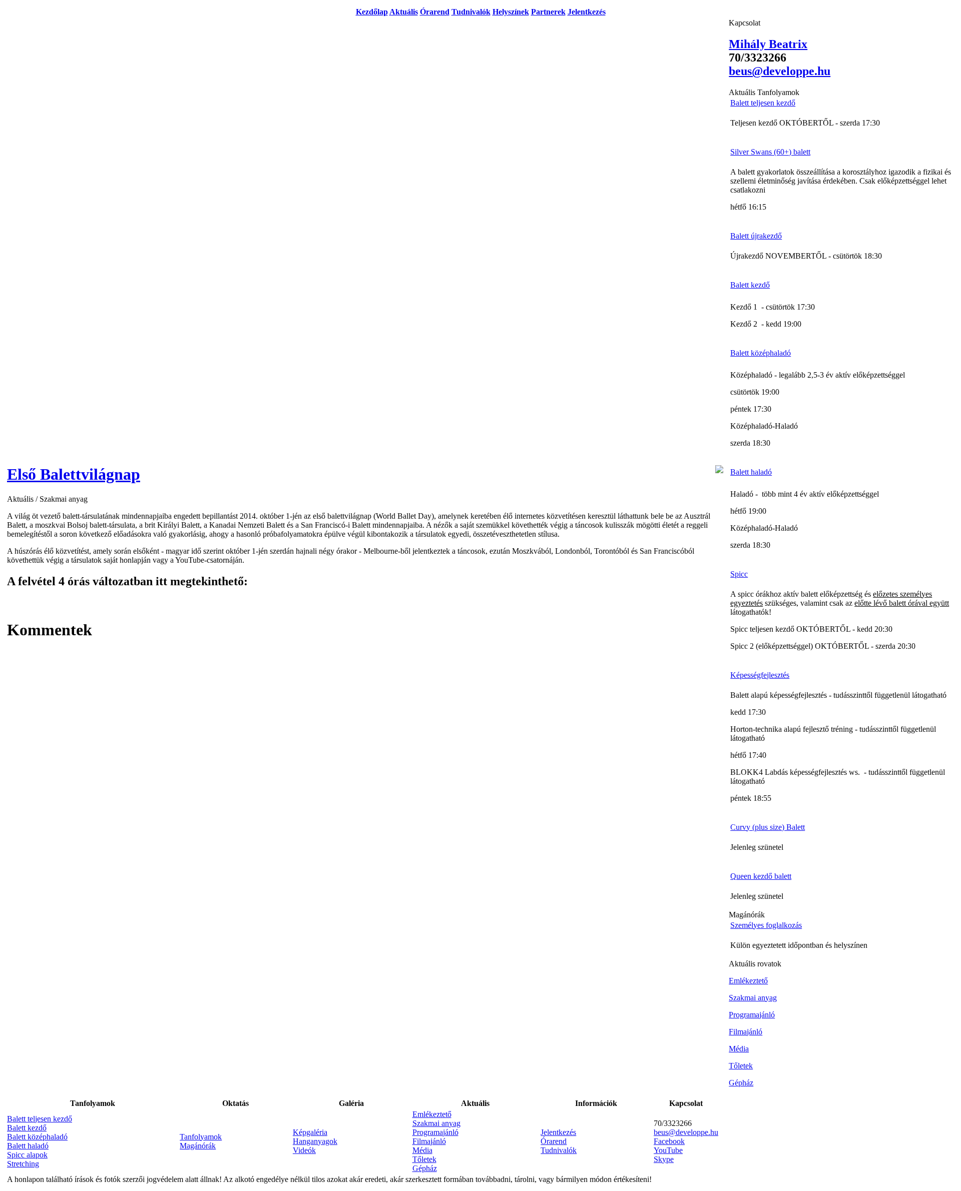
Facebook (669, 1141)
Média (422, 1150)
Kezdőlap (372, 12)
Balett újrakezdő (756, 236)
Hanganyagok (315, 1141)
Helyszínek (511, 12)
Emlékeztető (431, 1114)
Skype (664, 1159)
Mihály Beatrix (768, 44)
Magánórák (198, 1145)
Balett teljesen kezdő (39, 1118)
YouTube (668, 1150)
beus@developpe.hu (686, 1132)
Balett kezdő (27, 1127)
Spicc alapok (27, 1154)
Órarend (434, 12)
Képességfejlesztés (759, 675)
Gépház (424, 1168)
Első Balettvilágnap (73, 474)
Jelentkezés (587, 12)
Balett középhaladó (37, 1136)
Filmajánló (429, 1141)
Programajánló (435, 1132)
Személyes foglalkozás (766, 925)
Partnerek (548, 12)
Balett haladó (28, 1145)
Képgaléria (310, 1132)
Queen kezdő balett (760, 876)
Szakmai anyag (436, 1123)
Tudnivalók (471, 12)
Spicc (739, 574)
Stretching (23, 1163)
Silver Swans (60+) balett (770, 152)
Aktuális (403, 12)
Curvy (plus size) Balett (767, 827)
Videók (304, 1150)
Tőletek (424, 1159)
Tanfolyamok (201, 1136)
